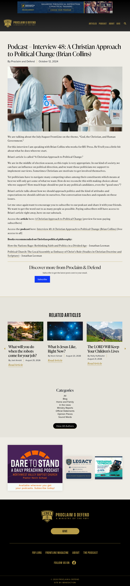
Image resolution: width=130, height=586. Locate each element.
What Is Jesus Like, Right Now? (62, 349)
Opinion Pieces (65, 413)
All (65, 395)
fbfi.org (37, 552)
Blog (65, 398)
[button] (4, 348)
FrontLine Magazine (57, 552)
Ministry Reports (65, 407)
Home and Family (65, 401)
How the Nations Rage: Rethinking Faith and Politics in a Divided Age (47, 245)
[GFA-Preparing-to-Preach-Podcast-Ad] (108, 478)
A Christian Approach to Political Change (58, 218)
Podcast (103, 23)
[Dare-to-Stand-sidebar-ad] (35, 489)
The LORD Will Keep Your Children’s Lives (103, 349)
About (112, 23)
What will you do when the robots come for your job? (22, 351)
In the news (65, 404)
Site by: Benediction (65, 582)
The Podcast (90, 552)
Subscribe (42, 279)
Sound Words (65, 417)
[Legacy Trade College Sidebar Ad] (78, 478)
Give (118, 23)
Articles (93, 23)
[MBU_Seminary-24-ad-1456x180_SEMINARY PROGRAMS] (65, 12)
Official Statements (65, 410)
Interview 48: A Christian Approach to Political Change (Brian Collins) (76, 229)
